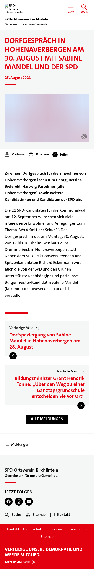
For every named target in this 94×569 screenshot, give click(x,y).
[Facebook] (9, 502)
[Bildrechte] (84, 136)
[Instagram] (19, 502)
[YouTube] (29, 502)
